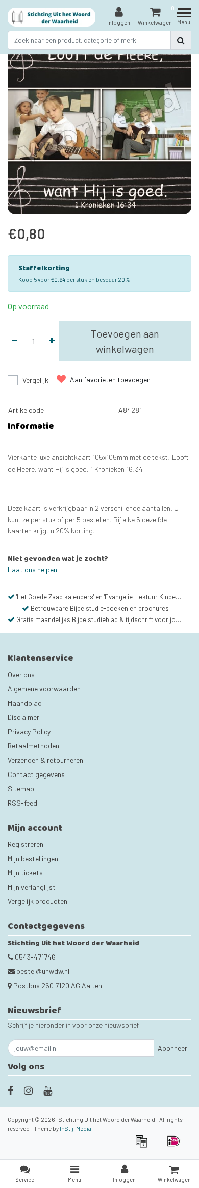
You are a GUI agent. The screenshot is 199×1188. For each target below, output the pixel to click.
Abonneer (172, 1048)
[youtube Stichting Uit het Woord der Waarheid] (47, 1090)
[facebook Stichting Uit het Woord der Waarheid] (10, 1090)
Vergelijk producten (37, 901)
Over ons (21, 674)
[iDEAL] (176, 1146)
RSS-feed (22, 802)
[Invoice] (145, 1146)
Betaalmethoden (33, 745)
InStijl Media (75, 1128)
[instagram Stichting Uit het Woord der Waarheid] (28, 1090)
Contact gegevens (36, 774)
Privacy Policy (29, 731)
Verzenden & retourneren (45, 760)
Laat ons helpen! (33, 569)
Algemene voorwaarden (44, 688)
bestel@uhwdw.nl (42, 971)
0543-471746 (34, 956)
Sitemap (21, 788)
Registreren (25, 844)
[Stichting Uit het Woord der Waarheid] (52, 17)
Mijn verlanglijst (32, 887)
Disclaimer (23, 717)
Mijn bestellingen (33, 858)
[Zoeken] (181, 40)
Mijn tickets (25, 872)
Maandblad (25, 703)
